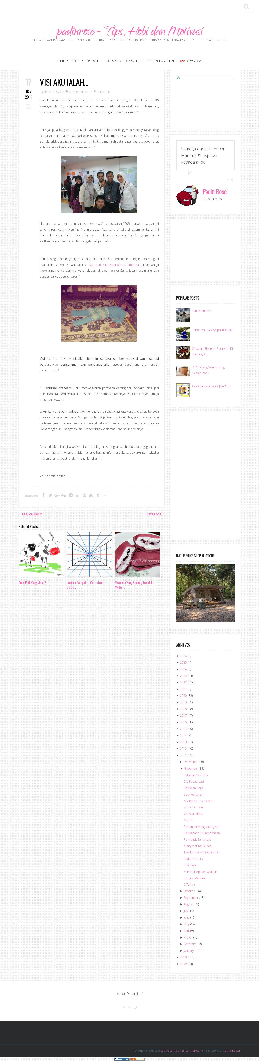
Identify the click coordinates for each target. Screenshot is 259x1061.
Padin (48, 92)
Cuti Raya (190, 865)
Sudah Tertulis (193, 859)
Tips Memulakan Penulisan (202, 852)
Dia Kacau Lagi (194, 781)
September (191, 898)
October (189, 891)
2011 (183, 755)
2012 (183, 749)
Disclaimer (112, 61)
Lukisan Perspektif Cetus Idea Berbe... (85, 585)
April (186, 931)
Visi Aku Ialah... (64, 82)
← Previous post (30, 514)
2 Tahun (189, 884)
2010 (183, 957)
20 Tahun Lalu (193, 807)
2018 (183, 709)
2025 (183, 662)
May (186, 924)
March (188, 937)
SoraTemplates (231, 1050)
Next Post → (156, 514)
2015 (183, 729)
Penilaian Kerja (194, 788)
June (186, 917)
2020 (183, 696)
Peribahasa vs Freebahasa (202, 833)
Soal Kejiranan (193, 794)
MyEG (188, 820)
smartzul (133, 265)
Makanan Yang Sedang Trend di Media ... (133, 585)
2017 (183, 715)
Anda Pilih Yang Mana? (32, 582)
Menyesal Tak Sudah (198, 846)
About (75, 61)
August (188, 904)
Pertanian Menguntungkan (201, 827)
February (190, 944)
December (191, 762)
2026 (183, 656)
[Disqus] (92, 650)
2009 (183, 964)
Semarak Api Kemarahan (200, 872)
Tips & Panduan (161, 61)
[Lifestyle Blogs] (122, 1059)
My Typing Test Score (198, 801)
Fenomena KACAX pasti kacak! (212, 330)
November (191, 768)
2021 (183, 689)
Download (194, 61)
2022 (183, 682)
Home (60, 61)
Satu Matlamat (202, 311)
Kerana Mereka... (195, 878)
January (189, 951)
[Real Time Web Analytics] (137, 1059)
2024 (183, 669)
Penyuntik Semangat (197, 839)
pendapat (82, 92)
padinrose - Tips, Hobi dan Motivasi (129, 33)
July (186, 911)
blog (72, 92)
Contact (91, 61)
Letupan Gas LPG (196, 775)
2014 (183, 735)
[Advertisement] (129, 8)
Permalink (103, 92)
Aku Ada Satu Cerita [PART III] (212, 386)
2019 (183, 702)
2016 (183, 722)
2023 (183, 676)
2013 (183, 742)
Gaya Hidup (135, 61)
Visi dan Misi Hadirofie (106, 265)
